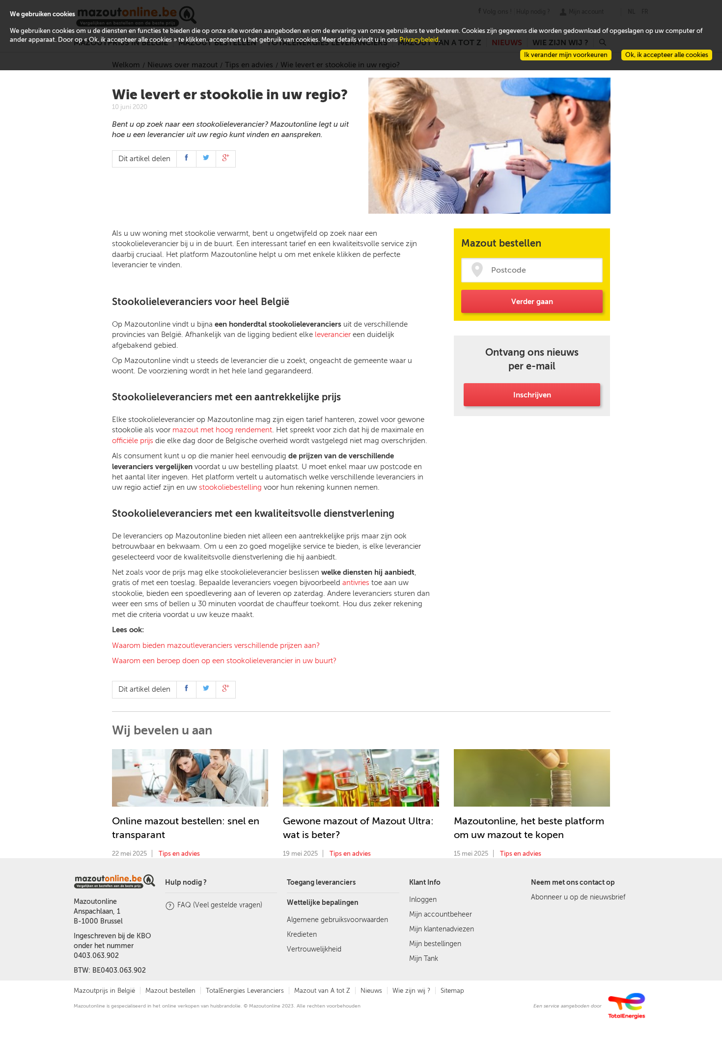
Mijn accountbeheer (440, 914)
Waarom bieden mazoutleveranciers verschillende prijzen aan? (216, 645)
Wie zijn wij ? (411, 990)
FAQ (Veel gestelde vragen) (219, 905)
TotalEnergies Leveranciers (245, 990)
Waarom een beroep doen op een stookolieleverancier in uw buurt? (224, 660)
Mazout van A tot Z (322, 990)
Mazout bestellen (170, 990)
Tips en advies (179, 853)
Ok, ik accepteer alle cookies (666, 54)
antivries (355, 582)
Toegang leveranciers (321, 882)
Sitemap (452, 990)
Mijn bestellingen (435, 944)
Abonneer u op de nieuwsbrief (578, 897)
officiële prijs (132, 440)
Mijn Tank (423, 958)
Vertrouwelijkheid (314, 949)
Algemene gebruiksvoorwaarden (337, 920)
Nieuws (371, 990)
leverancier (333, 334)
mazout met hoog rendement (222, 429)
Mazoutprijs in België (104, 990)
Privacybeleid (419, 39)
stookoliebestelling (230, 487)
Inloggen (423, 900)
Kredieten (302, 934)
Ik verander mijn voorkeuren (566, 54)
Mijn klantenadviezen (441, 929)
